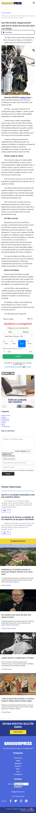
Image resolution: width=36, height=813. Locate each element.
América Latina (5, 415)
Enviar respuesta (21, 451)
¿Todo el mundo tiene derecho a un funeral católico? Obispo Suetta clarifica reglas (17, 700)
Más (4, 511)
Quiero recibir (18, 732)
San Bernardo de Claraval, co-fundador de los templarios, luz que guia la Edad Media (17, 518)
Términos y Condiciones (27, 810)
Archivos (10, 784)
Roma (3, 425)
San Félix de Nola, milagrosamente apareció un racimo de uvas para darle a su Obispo (18, 26)
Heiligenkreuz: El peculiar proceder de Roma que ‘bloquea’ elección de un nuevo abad (17, 571)
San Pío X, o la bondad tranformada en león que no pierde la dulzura (18, 496)
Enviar (8, 474)
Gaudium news (5, 16)
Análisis (3, 417)
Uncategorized (5, 426)
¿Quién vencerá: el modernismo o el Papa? (17, 658)
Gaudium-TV (5, 421)
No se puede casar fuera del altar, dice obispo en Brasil (16, 616)
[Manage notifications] (31, 809)
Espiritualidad (6, 13)
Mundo (3, 423)
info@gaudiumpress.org (18, 792)
